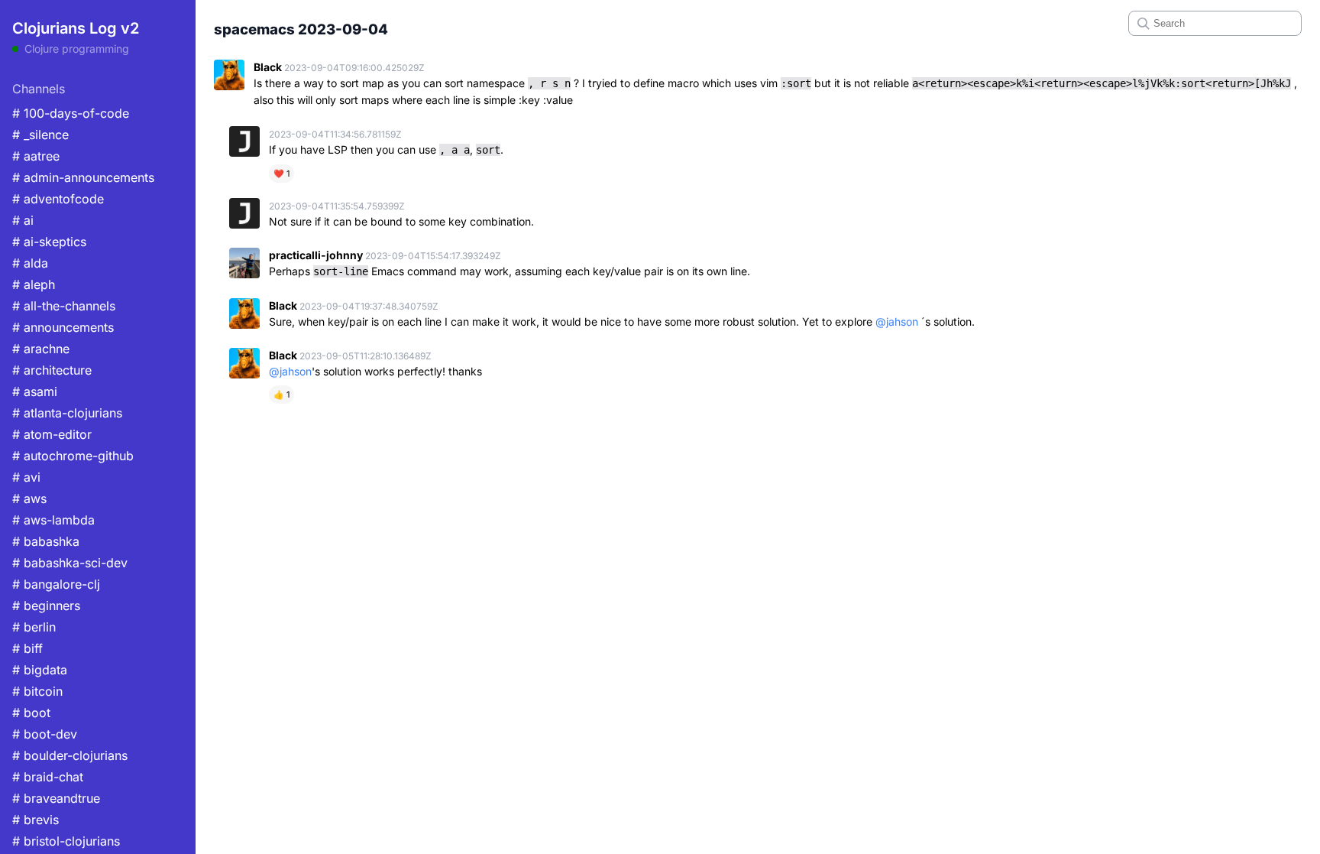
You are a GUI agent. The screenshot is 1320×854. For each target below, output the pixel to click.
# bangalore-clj (56, 584)
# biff (27, 648)
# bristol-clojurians (66, 841)
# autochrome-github (73, 455)
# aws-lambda (53, 520)
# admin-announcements (83, 177)
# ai (23, 220)
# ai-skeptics (49, 241)
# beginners (46, 605)
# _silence (40, 134)
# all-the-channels (63, 305)
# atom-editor (52, 434)
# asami (34, 391)
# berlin (34, 627)
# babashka (45, 541)
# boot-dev (44, 734)
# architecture (52, 370)
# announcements (63, 327)
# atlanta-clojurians (67, 413)
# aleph (33, 284)
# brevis (35, 819)
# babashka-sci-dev (70, 562)
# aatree (36, 156)
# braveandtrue (56, 798)
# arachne (41, 348)
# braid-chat (47, 776)
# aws (29, 498)
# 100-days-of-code (70, 113)
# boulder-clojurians (70, 755)
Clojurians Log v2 (75, 28)
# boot (31, 712)
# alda (30, 263)
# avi (26, 477)
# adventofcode (58, 198)
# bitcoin (37, 691)
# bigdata (39, 669)
